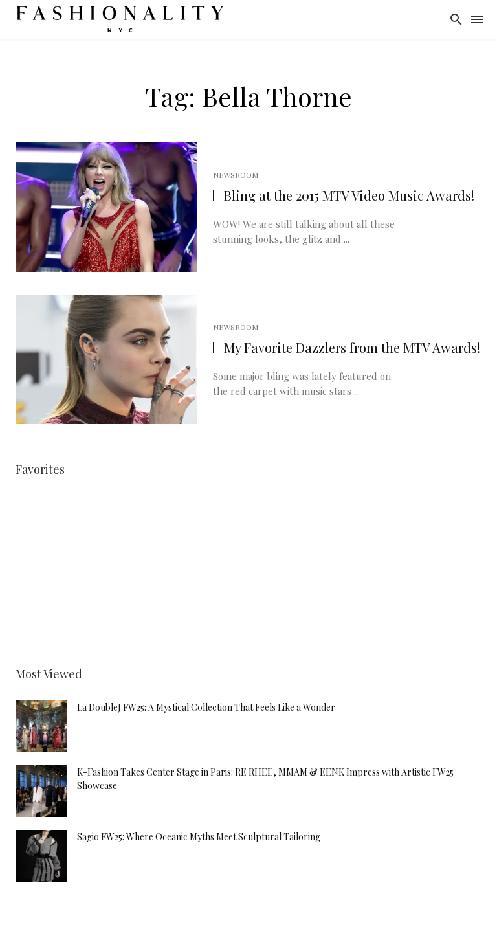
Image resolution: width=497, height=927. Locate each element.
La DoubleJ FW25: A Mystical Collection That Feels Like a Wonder (206, 707)
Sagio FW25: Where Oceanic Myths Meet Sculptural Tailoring (198, 837)
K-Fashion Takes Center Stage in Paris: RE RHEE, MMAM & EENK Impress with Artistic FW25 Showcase (265, 779)
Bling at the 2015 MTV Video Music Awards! (349, 195)
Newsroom (235, 175)
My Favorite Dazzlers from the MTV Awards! (352, 347)
